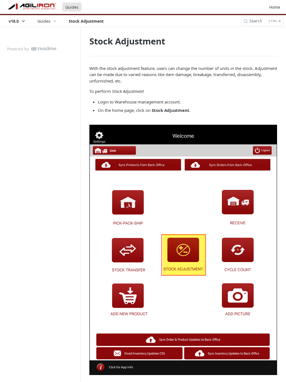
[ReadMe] (43, 49)
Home (274, 7)
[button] (183, 250)
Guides (71, 7)
